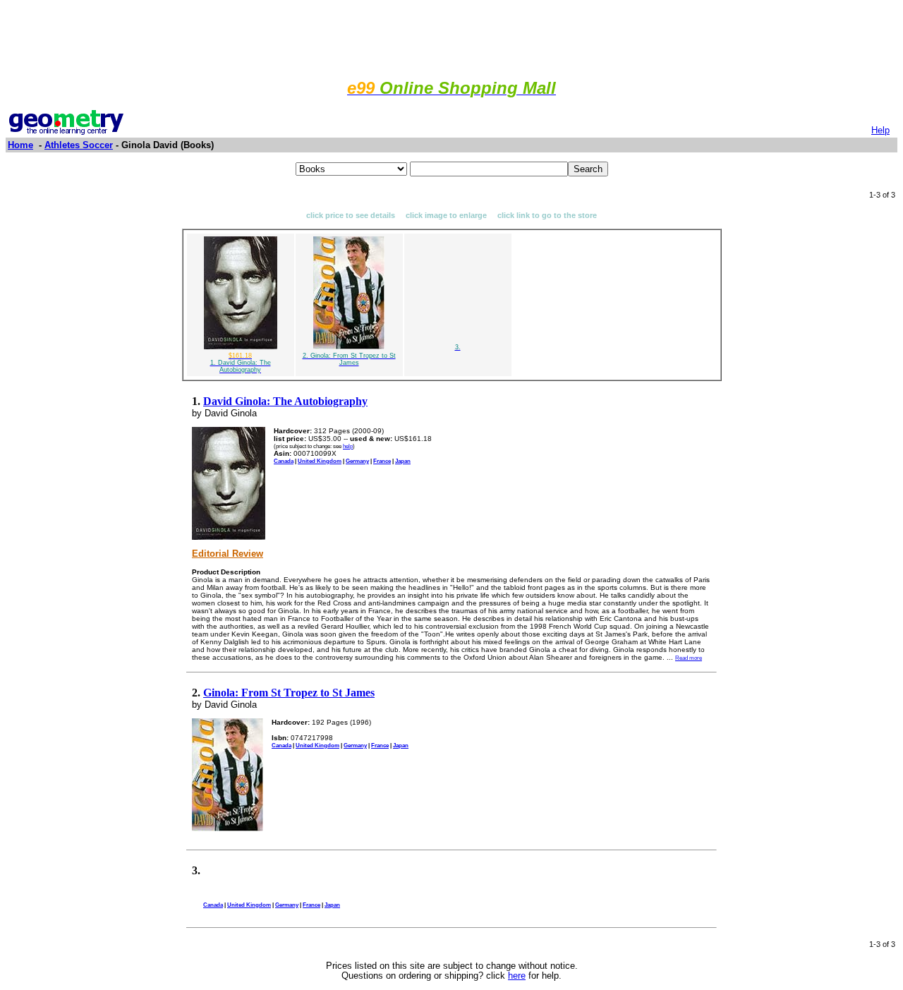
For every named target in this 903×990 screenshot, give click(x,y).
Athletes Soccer (78, 145)
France (382, 460)
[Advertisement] (451, 37)
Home (20, 145)
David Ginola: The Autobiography (285, 401)
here (517, 976)
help (348, 445)
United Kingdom (319, 460)
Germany (357, 460)
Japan (403, 460)
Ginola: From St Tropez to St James (289, 693)
